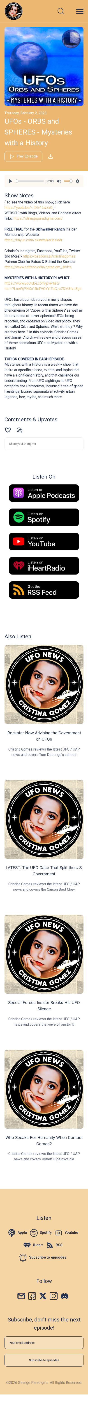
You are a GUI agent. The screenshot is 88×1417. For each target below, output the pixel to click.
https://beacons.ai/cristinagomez (49, 256)
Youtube (71, 1232)
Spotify (46, 1232)
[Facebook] (32, 1296)
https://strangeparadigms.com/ (38, 218)
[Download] (50, 156)
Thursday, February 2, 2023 (26, 113)
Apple (22, 1232)
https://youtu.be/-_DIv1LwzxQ (29, 207)
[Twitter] (43, 1296)
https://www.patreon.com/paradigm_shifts (38, 267)
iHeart (38, 1245)
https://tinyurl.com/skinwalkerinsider (33, 240)
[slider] (29, 181)
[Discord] (64, 1296)
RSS (59, 1245)
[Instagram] (54, 1296)
